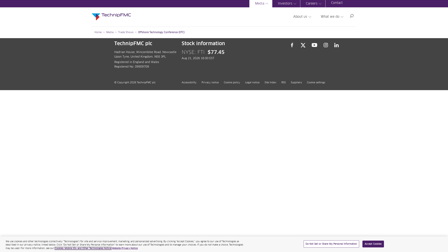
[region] (224, 244)
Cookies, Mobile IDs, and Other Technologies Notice (83, 248)
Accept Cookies (373, 244)
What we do (330, 16)
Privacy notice (210, 82)
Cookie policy (232, 82)
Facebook (292, 45)
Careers (311, 3)
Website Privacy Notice (125, 248)
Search (351, 15)
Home (98, 32)
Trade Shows (126, 32)
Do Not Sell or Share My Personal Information (331, 244)
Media (259, 3)
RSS (283, 82)
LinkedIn (336, 45)
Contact (337, 3)
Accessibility (189, 82)
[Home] (111, 13)
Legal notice (252, 82)
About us (300, 16)
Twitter (303, 45)
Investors (285, 3)
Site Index (270, 82)
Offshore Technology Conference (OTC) (161, 32)
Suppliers (296, 82)
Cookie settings (316, 82)
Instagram (326, 45)
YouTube (314, 45)
